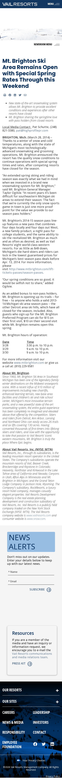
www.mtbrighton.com (29, 363)
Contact (39, 733)
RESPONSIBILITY (13, 733)
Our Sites (9, 701)
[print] (4, 95)
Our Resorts (12, 690)
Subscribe (37, 589)
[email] (25, 95)
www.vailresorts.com (38, 515)
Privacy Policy (53, 776)
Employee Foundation (11, 745)
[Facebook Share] (9, 95)
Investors (40, 723)
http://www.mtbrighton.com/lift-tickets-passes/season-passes (28, 270)
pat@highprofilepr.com (32, 130)
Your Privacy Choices (34, 760)
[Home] (20, 4)
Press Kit (19, 663)
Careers (8, 713)
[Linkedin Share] (15, 95)
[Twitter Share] (20, 95)
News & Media (12, 723)
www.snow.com (36, 519)
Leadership (41, 713)
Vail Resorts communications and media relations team (32, 655)
